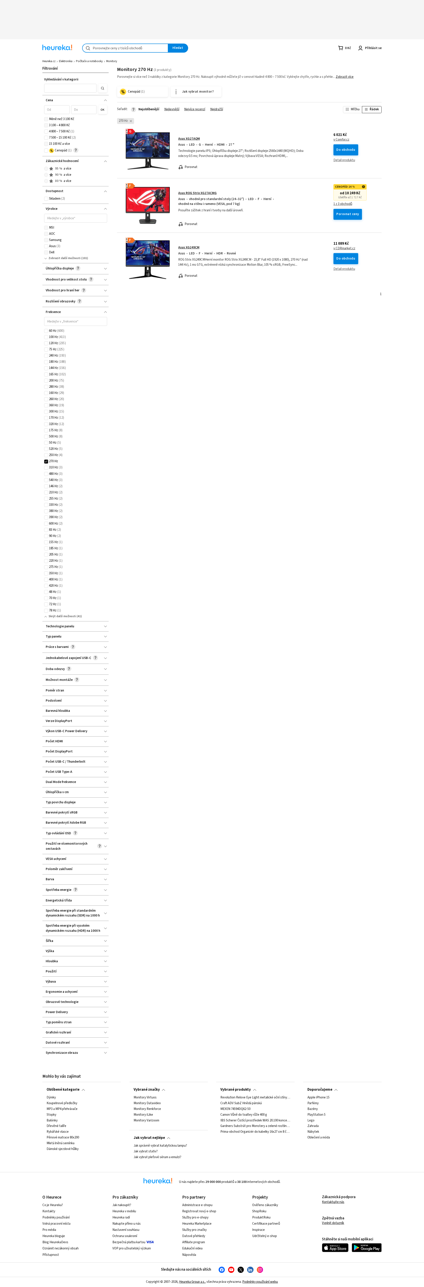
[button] (70, 88)
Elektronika (65, 61)
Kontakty (48, 1211)
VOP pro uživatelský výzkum (131, 1248)
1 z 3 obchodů (342, 204)
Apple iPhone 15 (318, 1097)
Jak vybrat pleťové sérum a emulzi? (157, 1157)
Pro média (49, 1230)
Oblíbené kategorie (63, 1089)
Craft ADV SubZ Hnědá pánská (241, 1103)
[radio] (46, 169)
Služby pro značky (194, 1230)
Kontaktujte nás (333, 1202)
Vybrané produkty (235, 1089)
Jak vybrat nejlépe (149, 1137)
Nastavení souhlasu (125, 1230)
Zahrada (313, 1126)
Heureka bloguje (53, 1236)
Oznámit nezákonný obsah (60, 1248)
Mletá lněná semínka (60, 1143)
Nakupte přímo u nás (126, 1223)
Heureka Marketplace (197, 1223)
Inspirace (258, 1230)
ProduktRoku (261, 1217)
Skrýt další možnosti (62, 616)
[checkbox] (46, 119)
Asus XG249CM (188, 247)
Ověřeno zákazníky (265, 1205)
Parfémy (313, 1103)
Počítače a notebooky (89, 61)
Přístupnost (50, 1255)
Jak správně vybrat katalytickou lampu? (160, 1146)
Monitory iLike (143, 1114)
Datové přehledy (193, 1236)
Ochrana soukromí (124, 1236)
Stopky (51, 1114)
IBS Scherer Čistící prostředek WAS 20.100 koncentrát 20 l (255, 1120)
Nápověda (189, 1255)
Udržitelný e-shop (264, 1236)
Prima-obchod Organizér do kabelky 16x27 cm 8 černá (255, 1132)
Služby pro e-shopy (195, 1217)
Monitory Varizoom (146, 1120)
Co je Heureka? (52, 1205)
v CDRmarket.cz (344, 248)
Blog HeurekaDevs (55, 1242)
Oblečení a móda (318, 1137)
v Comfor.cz (341, 139)
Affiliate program (193, 1242)
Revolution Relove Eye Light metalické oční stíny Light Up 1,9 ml (255, 1097)
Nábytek (313, 1132)
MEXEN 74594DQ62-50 (235, 1109)
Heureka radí (121, 1217)
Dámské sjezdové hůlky (63, 1149)
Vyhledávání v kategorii (61, 79)
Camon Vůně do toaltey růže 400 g (243, 1114)
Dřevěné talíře (56, 1126)
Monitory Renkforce (147, 1109)
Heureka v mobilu (124, 1211)
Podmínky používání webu (260, 1281)
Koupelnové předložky (62, 1103)
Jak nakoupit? (121, 1205)
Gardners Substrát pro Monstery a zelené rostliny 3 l (255, 1126)
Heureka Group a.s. (192, 1281)
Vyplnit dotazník (333, 1223)
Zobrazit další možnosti (65, 258)
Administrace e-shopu (197, 1205)
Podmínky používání (56, 1217)
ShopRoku (259, 1211)
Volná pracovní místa (56, 1223)
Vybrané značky (147, 1089)
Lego (310, 1120)
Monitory (111, 61)
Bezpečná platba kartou (128, 1242)
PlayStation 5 (316, 1114)
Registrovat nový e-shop (199, 1211)
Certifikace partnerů (266, 1223)
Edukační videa (192, 1248)
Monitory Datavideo (147, 1103)
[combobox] (125, 48)
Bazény (312, 1109)
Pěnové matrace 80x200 (63, 1137)
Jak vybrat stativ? (146, 1151)
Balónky (52, 1120)
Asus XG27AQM (189, 138)
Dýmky (51, 1097)
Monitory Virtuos (145, 1097)
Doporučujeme (319, 1089)
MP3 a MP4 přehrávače (62, 1109)
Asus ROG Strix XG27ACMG (197, 193)
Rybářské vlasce (58, 1132)
